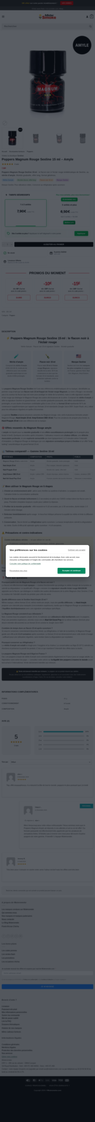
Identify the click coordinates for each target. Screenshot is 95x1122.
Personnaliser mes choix (18, 571)
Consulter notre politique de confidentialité (25, 564)
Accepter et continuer (71, 571)
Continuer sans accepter (76, 550)
